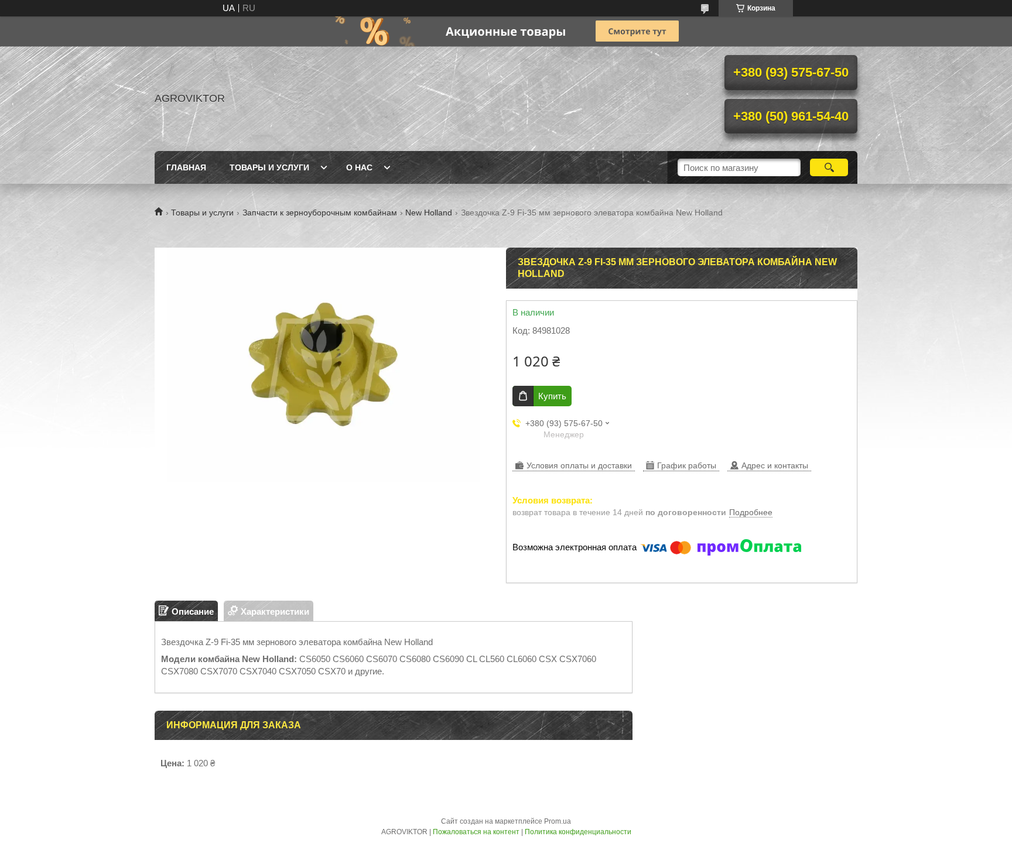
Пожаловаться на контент (476, 832)
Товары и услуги (202, 212)
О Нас (359, 167)
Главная (186, 167)
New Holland (428, 212)
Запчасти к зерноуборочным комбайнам (319, 212)
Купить (552, 396)
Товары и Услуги (269, 167)
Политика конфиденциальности (578, 832)
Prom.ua (557, 821)
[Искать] (829, 167)
